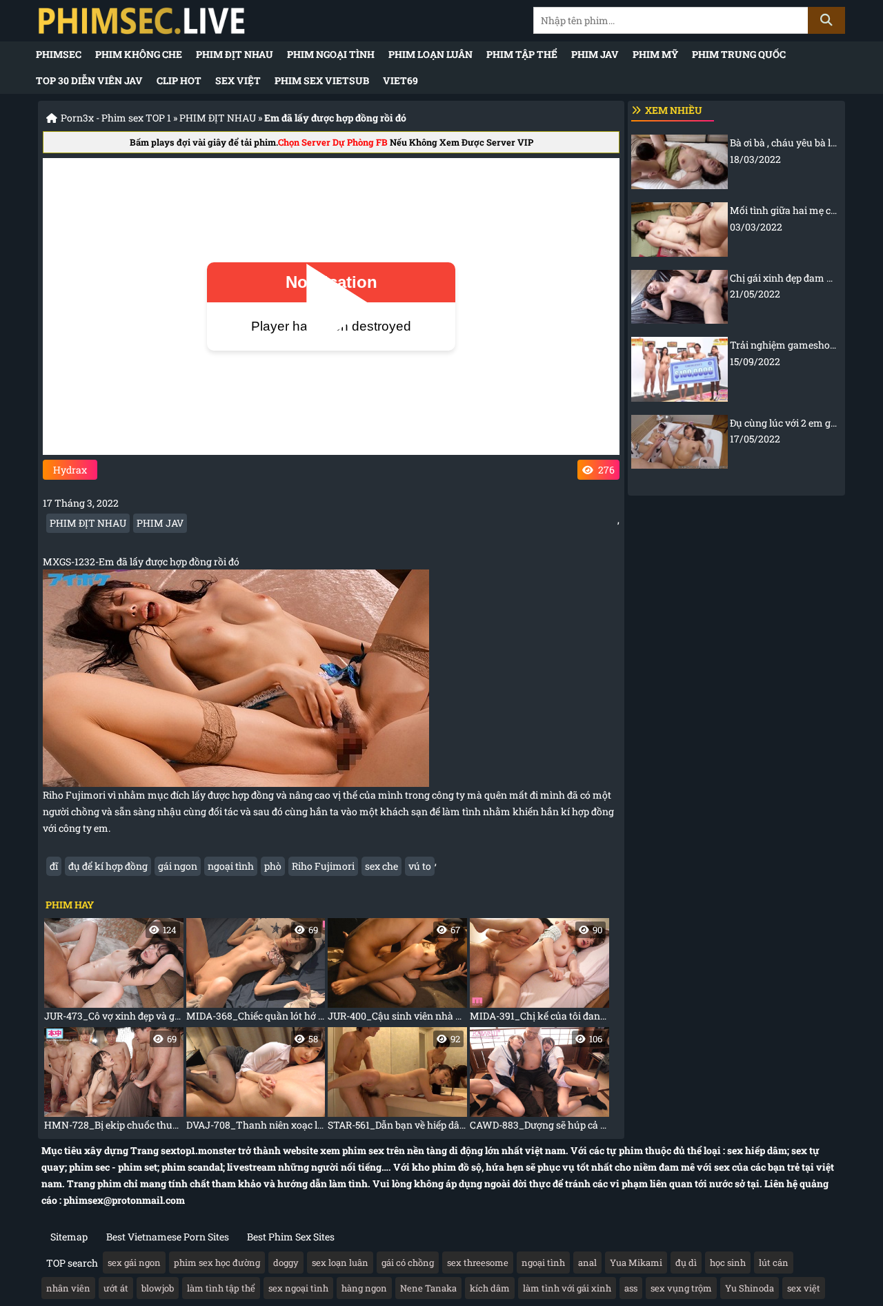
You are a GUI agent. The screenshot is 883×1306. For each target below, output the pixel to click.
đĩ (54, 866)
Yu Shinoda (749, 1288)
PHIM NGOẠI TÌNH (331, 54)
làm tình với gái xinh (567, 1288)
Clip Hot (179, 80)
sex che (381, 866)
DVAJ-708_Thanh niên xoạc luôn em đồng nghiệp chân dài (256, 1082)
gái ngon (177, 866)
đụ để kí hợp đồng (108, 866)
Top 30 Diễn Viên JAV (89, 80)
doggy (286, 1262)
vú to (419, 866)
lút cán (773, 1262)
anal (587, 1262)
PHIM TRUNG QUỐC (739, 54)
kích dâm (490, 1288)
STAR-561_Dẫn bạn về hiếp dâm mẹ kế (397, 1082)
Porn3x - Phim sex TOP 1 (116, 117)
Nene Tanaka (428, 1288)
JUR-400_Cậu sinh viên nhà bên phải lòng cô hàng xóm (397, 973)
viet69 (400, 80)
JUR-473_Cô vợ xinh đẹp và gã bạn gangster (113, 973)
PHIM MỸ (655, 54)
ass (630, 1288)
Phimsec (58, 54)
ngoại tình (231, 866)
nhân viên (68, 1288)
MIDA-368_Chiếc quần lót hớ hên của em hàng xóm (256, 973)
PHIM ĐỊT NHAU (234, 54)
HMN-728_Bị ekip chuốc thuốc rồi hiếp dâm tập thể (113, 1082)
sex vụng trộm (681, 1288)
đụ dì (686, 1262)
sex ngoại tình (298, 1288)
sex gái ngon (134, 1262)
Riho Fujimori (323, 866)
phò (272, 866)
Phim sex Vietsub (322, 80)
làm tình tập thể (221, 1288)
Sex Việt (238, 80)
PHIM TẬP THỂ (521, 54)
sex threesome (477, 1262)
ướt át (115, 1288)
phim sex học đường (217, 1262)
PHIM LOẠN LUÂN (430, 54)
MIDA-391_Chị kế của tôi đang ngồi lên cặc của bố (539, 973)
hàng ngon (364, 1288)
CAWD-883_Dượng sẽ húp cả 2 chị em (539, 1082)
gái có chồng (407, 1262)
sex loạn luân (340, 1262)
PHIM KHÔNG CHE (138, 54)
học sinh (728, 1262)
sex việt (803, 1288)
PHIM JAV (595, 54)
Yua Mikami (636, 1262)
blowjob (157, 1288)
